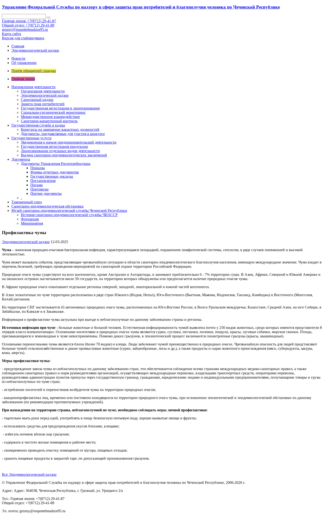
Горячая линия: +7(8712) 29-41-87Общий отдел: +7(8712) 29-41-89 (29, 23)
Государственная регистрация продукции (54, 147)
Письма (36, 185)
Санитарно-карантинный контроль (49, 121)
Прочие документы (46, 193)
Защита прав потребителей (43, 104)
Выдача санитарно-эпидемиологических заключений (64, 155)
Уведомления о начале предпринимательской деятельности (68, 142)
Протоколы (39, 189)
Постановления (43, 181)
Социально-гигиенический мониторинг (53, 112)
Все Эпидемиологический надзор (29, 474)
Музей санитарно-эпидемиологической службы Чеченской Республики (69, 211)
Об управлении (24, 63)
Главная (17, 46)
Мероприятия (32, 223)
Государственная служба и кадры (38, 125)
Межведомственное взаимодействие (50, 117)
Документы (20, 159)
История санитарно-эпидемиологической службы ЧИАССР (69, 215)
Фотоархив (30, 219)
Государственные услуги (31, 138)
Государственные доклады (51, 176)
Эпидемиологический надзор (35, 50)
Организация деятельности (43, 91)
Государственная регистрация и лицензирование (60, 108)
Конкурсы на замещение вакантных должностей (60, 129)
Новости (18, 58)
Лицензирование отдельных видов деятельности (60, 151)
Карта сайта (11, 34)
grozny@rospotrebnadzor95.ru (25, 29)
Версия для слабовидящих (23, 38)
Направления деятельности (33, 87)
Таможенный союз (26, 202)
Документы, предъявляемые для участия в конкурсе (63, 134)
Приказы (37, 168)
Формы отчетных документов (54, 172)
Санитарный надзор (37, 100)
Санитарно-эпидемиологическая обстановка (47, 206)
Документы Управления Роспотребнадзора (55, 164)
